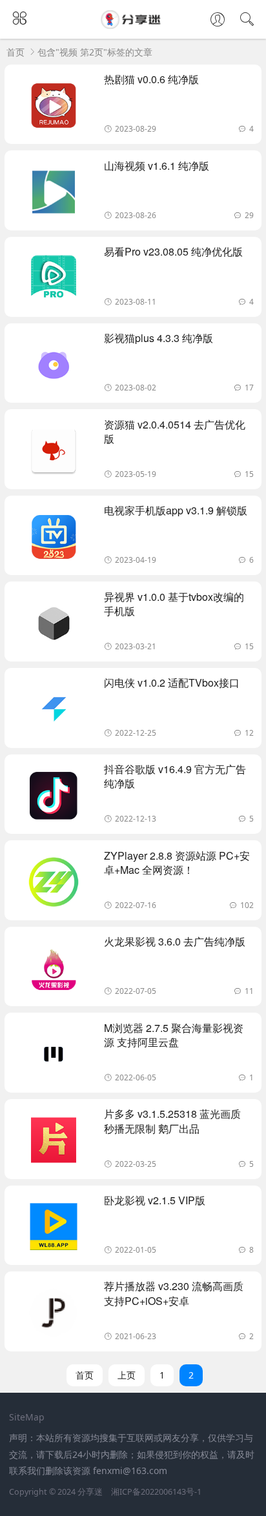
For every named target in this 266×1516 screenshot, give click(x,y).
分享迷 (90, 1491)
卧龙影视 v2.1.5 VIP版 (154, 1200)
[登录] (217, 20)
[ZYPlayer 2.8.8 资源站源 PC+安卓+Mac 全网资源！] (53, 884)
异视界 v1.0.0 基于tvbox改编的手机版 (174, 603)
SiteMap (27, 1417)
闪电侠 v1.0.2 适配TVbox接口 (172, 682)
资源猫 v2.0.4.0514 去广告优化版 (174, 431)
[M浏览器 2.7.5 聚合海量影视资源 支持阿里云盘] (53, 1056)
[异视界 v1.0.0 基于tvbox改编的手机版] (53, 625)
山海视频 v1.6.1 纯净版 (156, 165)
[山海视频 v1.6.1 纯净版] (53, 194)
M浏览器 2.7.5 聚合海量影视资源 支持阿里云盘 (173, 1034)
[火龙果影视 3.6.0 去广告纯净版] (53, 970)
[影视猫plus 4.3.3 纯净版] (53, 366)
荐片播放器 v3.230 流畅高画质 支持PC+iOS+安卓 (173, 1293)
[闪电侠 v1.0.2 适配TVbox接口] (53, 711)
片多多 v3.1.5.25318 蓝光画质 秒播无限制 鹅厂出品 (172, 1120)
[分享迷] (133, 25)
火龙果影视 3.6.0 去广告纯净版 (174, 941)
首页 (15, 52)
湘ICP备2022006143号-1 (156, 1491)
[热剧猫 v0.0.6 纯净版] (53, 107)
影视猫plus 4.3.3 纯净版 (158, 337)
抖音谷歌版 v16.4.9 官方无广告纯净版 (175, 776)
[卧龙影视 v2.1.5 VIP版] (53, 1228)
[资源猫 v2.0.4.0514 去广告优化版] (53, 453)
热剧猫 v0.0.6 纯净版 (151, 79)
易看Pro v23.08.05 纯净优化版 (173, 251)
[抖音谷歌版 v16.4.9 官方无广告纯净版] (53, 797)
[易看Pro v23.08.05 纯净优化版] (53, 280)
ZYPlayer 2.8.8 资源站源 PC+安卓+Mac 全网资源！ (177, 862)
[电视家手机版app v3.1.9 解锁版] (53, 538)
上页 (127, 1375)
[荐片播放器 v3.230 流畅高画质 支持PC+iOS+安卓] (53, 1314)
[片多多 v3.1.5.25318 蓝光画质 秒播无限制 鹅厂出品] (53, 1142)
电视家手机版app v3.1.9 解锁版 (175, 510)
